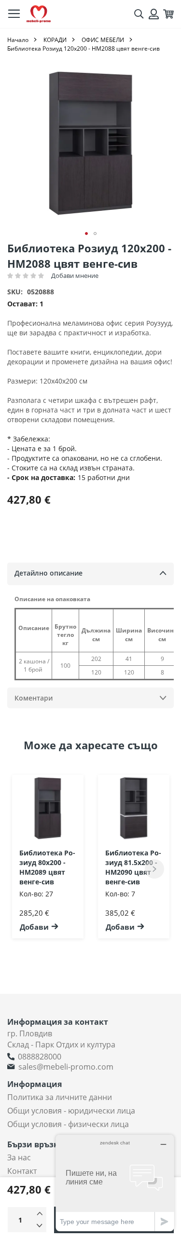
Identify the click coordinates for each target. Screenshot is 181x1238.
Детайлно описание (48, 573)
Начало (17, 40)
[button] (86, 233)
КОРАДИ (55, 40)
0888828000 (39, 1056)
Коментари (33, 697)
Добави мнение (74, 275)
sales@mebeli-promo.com (65, 1067)
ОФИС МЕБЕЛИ (103, 40)
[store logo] (39, 14)
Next (154, 869)
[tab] (90, 574)
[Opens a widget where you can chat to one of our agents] (115, 1183)
